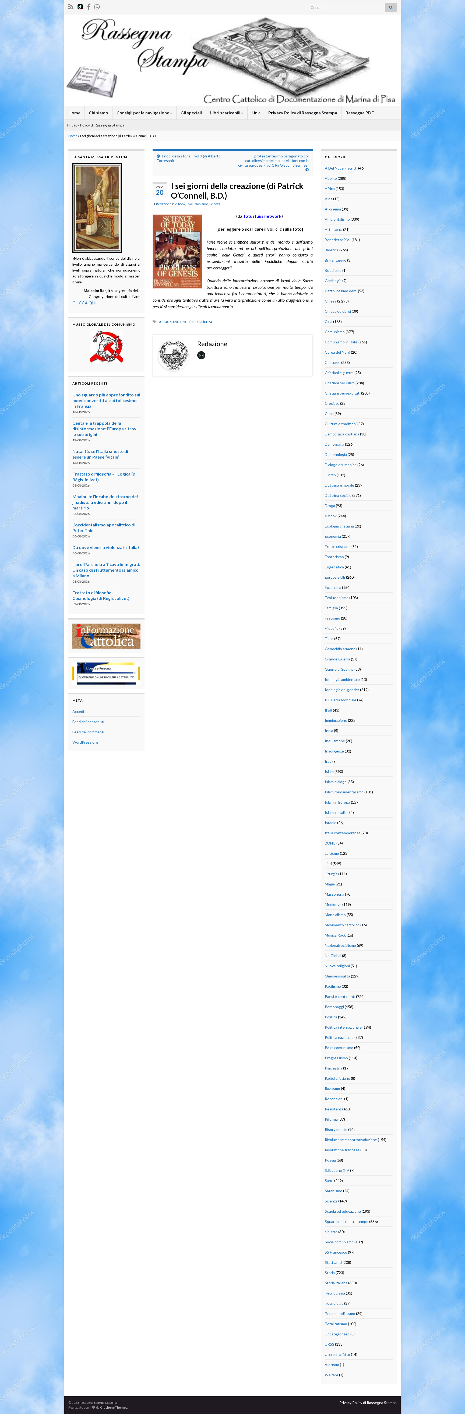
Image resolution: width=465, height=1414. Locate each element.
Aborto (331, 178)
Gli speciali (191, 112)
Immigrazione (336, 720)
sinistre (331, 1231)
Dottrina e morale (339, 485)
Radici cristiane (337, 1078)
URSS (329, 1344)
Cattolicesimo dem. (341, 291)
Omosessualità (337, 976)
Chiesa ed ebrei (338, 311)
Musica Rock (335, 935)
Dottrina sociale (338, 495)
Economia (333, 536)
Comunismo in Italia (341, 342)
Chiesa (330, 301)
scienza (205, 321)
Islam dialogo (336, 781)
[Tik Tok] (80, 6)
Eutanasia (333, 587)
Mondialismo (335, 914)
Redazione (163, 204)
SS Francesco (336, 1252)
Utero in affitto (337, 1354)
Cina (328, 321)
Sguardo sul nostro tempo (346, 1221)
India (329, 730)
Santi (329, 1180)
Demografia (334, 444)
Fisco (329, 638)
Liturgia (331, 873)
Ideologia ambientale (342, 679)
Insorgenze (334, 751)
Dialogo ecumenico (341, 464)
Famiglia (331, 608)
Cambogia (333, 280)
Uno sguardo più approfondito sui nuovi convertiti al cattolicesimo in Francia (106, 400)
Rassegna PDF (360, 112)
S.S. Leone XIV (337, 1170)
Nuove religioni (337, 965)
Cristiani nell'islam (340, 383)
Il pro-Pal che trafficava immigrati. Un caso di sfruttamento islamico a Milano (106, 570)
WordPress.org (85, 742)
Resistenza (334, 1109)
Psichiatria (333, 1068)
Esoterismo (334, 556)
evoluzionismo (185, 321)
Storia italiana (336, 1283)
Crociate (332, 403)
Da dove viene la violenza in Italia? (106, 547)
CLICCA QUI (84, 302)
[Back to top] (453, 1402)
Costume (332, 362)
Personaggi (334, 1006)
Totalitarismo (336, 1323)
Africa (330, 188)
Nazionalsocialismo (340, 945)
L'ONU (330, 843)
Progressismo (336, 1058)
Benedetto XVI (338, 239)
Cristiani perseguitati (342, 393)
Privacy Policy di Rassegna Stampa (302, 112)
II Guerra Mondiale (340, 700)
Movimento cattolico (342, 925)
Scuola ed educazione (343, 1211)
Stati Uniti (333, 1262)
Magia (330, 884)
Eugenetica (334, 567)
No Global (333, 955)
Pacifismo (333, 986)
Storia (330, 1272)
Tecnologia (334, 1303)
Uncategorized (337, 1334)
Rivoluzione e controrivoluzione (351, 1139)
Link (256, 112)
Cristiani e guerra (339, 372)
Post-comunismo (339, 1047)
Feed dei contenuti (88, 721)
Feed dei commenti (88, 732)
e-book (180, 204)
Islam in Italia (336, 812)
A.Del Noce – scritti (341, 168)
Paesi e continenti (340, 996)
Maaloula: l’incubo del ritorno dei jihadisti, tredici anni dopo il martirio (105, 502)
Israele (330, 822)
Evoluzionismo (197, 204)
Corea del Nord (337, 352)
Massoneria (334, 894)
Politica (331, 1017)
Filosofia (332, 628)
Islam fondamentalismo (344, 792)
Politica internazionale (343, 1027)
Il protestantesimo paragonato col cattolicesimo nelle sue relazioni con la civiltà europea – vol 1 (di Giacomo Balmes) (273, 160)
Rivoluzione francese (342, 1150)
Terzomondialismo (340, 1313)
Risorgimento (336, 1129)
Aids (328, 198)
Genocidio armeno (340, 648)
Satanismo (333, 1190)
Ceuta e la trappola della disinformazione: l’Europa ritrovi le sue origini (105, 428)
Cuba (329, 413)
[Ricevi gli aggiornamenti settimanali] (97, 6)
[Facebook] (89, 6)
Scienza (214, 204)
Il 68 (328, 710)
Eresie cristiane (338, 546)
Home (74, 112)
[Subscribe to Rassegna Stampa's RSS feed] (70, 6)
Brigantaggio (335, 260)
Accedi (78, 711)
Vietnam (332, 1364)
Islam (329, 771)
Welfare (331, 1375)
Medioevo (333, 904)
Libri (328, 863)
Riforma (331, 1119)
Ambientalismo (337, 219)
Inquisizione (335, 740)
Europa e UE (335, 577)
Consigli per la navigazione (143, 112)
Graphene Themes (113, 1407)
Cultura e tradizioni (341, 423)
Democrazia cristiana (342, 434)
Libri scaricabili (225, 112)
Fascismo (332, 618)
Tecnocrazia (335, 1293)
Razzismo (332, 1088)
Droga (330, 505)
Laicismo (332, 853)
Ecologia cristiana (339, 526)
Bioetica (332, 250)
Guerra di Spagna (339, 669)
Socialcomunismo (339, 1242)
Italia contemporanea (343, 833)
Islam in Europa (337, 802)
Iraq (328, 761)
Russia (330, 1160)
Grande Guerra (337, 659)
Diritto (330, 475)
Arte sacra (333, 229)
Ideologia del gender (342, 689)
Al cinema (333, 209)
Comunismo (335, 331)
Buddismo (333, 270)
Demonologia (336, 454)
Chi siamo (98, 112)
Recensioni (334, 1098)
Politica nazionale (339, 1037)
